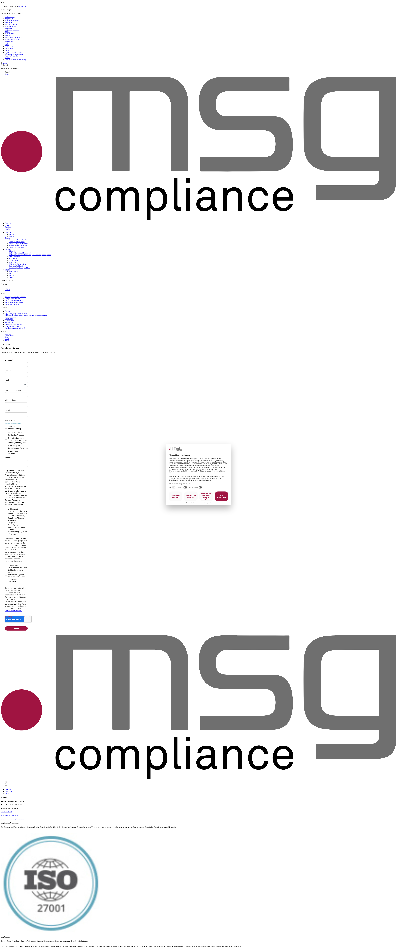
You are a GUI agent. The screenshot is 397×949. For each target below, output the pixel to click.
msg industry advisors (12, 30)
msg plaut (8, 35)
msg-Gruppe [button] (13, 35)
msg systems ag (10, 17)
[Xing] (5, 784)
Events (11, 275)
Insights (7, 229)
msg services (9, 41)
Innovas (7, 50)
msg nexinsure (9, 33)
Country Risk (13, 260)
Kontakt (5, 63)
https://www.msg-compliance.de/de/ (12, 819)
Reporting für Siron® (16, 266)
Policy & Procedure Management (20, 253)
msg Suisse (8, 43)
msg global (8, 28)
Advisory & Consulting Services (19, 240)
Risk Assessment (14, 257)
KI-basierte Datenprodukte (17, 264)
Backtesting (13, 258)
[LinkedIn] (6, 782)
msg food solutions (11, 24)
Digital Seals (9, 48)
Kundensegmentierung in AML (19, 268)
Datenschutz (9, 789)
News (11, 277)
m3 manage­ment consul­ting (14, 54)
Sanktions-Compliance (16, 247)
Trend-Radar (13, 262)
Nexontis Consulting (11, 56)
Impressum (8, 791)
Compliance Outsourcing (17, 242)
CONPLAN (9, 46)
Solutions (8, 227)
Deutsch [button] (10, 69)
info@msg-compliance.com (10, 815)
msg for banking (10, 26)
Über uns (8, 223)
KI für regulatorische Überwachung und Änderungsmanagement (30, 255)
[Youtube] (6, 786)
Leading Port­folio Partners (13, 52)
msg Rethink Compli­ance (13, 37)
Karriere (11, 234)
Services (7, 225)
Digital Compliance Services (18, 243)
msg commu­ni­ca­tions (12, 20)
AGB (7, 793)
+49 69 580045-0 (6, 812)
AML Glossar (13, 271)
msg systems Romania (12, 39)
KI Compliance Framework (18, 245)
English (7, 74)
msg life (7, 32)
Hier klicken (22, 6)
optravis (7, 58)
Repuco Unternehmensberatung (15, 60)
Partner (11, 236)
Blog (10, 273)
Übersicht (12, 251)
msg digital (8, 22)
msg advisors (9, 19)
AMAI (7, 45)
